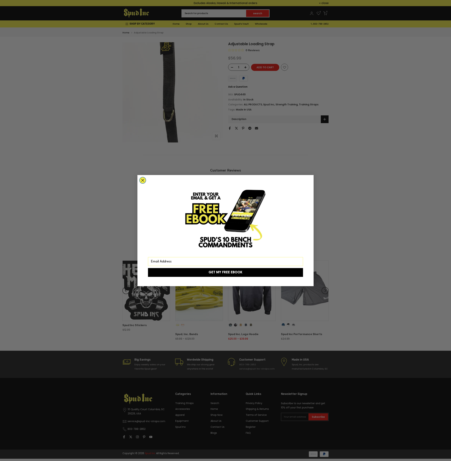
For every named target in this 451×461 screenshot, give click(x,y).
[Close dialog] (143, 180)
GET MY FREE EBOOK (225, 272)
